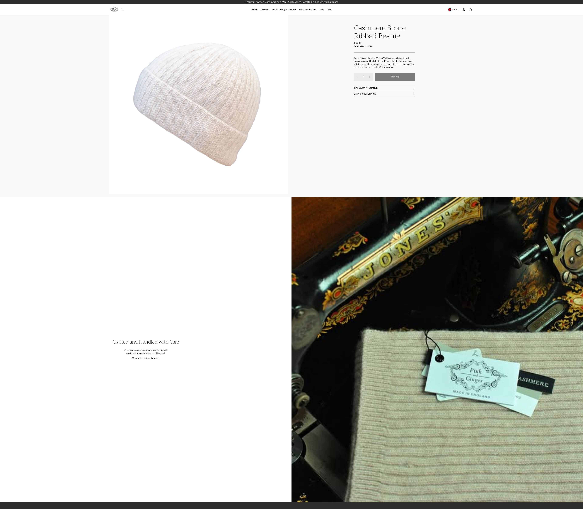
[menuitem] (254, 9)
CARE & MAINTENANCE (366, 88)
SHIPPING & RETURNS (365, 94)
